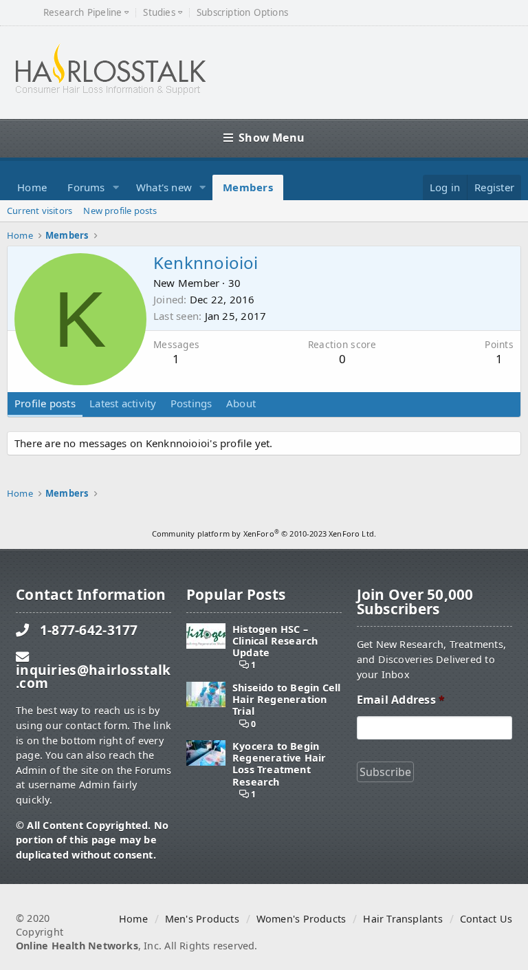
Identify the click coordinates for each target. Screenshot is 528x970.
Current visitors (39, 210)
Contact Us (486, 918)
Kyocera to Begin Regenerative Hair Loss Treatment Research (279, 764)
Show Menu (272, 137)
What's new (164, 187)
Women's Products (301, 918)
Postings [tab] (191, 403)
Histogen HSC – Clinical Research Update (275, 641)
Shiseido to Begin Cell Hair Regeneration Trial (286, 700)
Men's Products (202, 918)
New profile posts (120, 210)
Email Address (401, 700)
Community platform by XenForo (264, 533)
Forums (85, 187)
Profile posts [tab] (45, 403)
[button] (116, 187)
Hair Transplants (402, 918)
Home (32, 187)
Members (248, 187)
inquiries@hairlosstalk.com (93, 676)
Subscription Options (242, 12)
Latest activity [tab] (122, 403)
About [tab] (241, 403)
